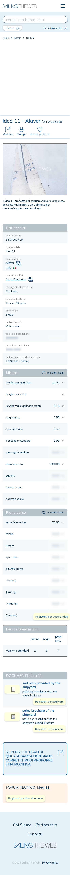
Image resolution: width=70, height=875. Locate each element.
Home (6, 37)
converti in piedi (55, 372)
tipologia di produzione (18, 333)
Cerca (10, 28)
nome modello (13, 247)
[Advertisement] (35, 79)
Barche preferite (40, 134)
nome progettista (15, 275)
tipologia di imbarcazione (19, 287)
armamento (12, 310)
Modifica (8, 134)
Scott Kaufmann (16, 279)
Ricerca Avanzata (53, 28)
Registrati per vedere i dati (51, 616)
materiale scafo (14, 322)
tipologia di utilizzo (15, 299)
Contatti (35, 834)
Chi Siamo (22, 824)
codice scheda (13, 235)
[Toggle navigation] (62, 6)
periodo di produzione (17, 345)
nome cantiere (13, 259)
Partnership (46, 824)
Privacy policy (50, 862)
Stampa (21, 134)
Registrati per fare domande (25, 798)
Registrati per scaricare (49, 701)
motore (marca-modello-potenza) (23, 357)
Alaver (17, 37)
